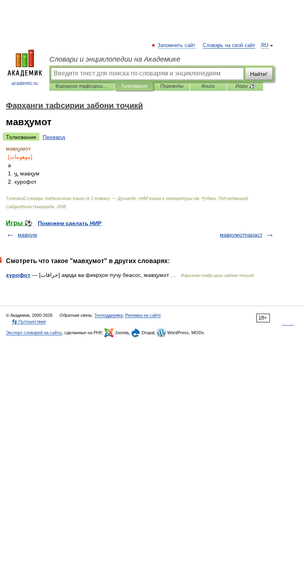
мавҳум (27, 234)
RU (264, 45)
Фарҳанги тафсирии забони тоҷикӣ (81, 86)
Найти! (258, 74)
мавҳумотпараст (241, 234)
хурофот (18, 275)
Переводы (171, 86)
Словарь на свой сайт (229, 45)
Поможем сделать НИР (69, 223)
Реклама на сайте (143, 315)
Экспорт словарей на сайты (34, 332)
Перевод (54, 137)
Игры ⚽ (245, 86)
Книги (208, 86)
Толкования (134, 86)
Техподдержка (108, 315)
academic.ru (24, 83)
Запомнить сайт (176, 45)
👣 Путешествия (29, 321)
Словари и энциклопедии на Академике (114, 59)
